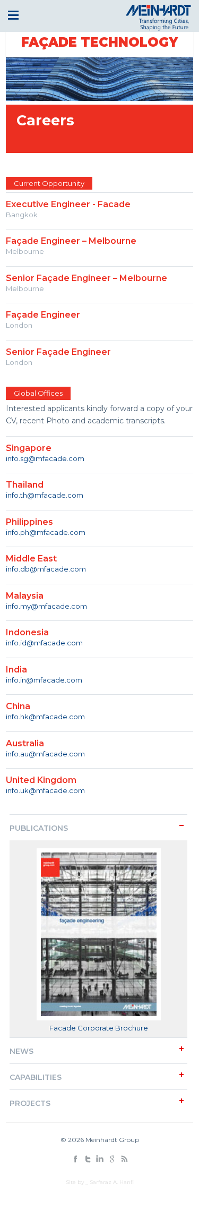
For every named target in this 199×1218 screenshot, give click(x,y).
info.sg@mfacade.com (45, 458)
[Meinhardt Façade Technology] (156, 27)
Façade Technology (99, 42)
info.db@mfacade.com (46, 569)
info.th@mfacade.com (44, 495)
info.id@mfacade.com (44, 642)
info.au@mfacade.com (45, 753)
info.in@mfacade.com (44, 680)
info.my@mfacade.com (46, 606)
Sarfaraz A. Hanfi (112, 1182)
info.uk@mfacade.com (45, 790)
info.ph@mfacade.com (45, 532)
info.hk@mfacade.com (45, 716)
